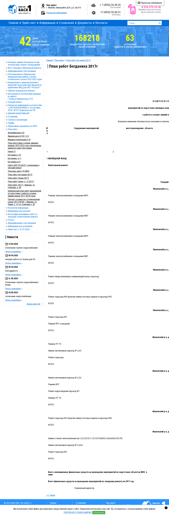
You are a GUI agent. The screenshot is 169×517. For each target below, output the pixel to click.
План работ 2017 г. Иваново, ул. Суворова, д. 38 (21, 186)
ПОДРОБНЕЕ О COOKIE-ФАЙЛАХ (78, 512)
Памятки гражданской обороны (21, 90)
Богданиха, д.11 (14, 158)
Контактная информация (18, 208)
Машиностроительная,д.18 (19, 139)
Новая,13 (11, 151)
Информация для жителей (19, 211)
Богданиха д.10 (14, 155)
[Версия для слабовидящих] (150, 3)
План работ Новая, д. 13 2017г (21, 181)
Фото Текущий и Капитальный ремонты (24, 68)
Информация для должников (20, 226)
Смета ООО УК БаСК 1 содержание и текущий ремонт (23, 166)
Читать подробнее (13, 251)
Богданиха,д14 (14, 162)
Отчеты (11, 220)
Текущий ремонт (15, 102)
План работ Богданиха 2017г (20, 174)
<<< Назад (50, 495)
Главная (13, 22)
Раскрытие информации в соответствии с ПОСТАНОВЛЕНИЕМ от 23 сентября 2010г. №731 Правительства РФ (25, 107)
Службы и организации (17, 120)
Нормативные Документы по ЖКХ (22, 126)
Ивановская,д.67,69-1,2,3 (18, 136)
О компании (66, 22)
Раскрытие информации (56, 13)
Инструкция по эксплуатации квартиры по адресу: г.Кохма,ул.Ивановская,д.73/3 (24, 96)
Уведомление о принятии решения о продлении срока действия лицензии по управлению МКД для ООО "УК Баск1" (25, 85)
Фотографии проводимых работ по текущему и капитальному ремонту (23, 215)
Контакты (101, 22)
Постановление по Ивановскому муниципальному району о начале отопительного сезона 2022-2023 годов (25, 77)
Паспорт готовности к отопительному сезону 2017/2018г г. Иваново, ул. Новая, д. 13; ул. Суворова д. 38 (24, 202)
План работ (13, 129)
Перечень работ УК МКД (18, 171)
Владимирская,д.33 (16, 132)
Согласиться (99, 513)
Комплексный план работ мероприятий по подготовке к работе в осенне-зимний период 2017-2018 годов (24, 193)
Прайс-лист (29, 22)
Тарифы (11, 123)
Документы (85, 22)
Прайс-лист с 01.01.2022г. (19, 229)
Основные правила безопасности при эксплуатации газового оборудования (24, 63)
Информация (47, 22)
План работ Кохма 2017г (18, 178)
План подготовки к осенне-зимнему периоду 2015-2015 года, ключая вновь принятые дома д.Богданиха (24, 145)
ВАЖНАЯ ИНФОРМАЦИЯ (18, 113)
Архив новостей (33, 304)
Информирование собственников (22, 71)
